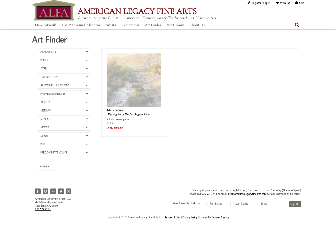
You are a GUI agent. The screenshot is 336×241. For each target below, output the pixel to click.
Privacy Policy (190, 217)
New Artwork (45, 24)
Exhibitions (130, 24)
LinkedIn (53, 191)
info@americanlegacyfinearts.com (247, 193)
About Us (197, 24)
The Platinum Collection (81, 24)
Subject (45, 119)
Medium (45, 110)
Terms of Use (172, 217)
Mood (44, 127)
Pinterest (61, 191)
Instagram (45, 191)
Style (44, 135)
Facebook (38, 191)
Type (43, 68)
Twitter (68, 191)
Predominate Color (54, 152)
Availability (48, 51)
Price (43, 144)
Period (44, 60)
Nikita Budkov (115, 110)
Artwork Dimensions (54, 85)
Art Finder (153, 24)
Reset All (46, 166)
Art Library (175, 24)
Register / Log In (261, 2)
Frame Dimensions (52, 93)
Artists (111, 24)
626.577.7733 (43, 209)
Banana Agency (220, 217)
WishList (285, 2)
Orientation (49, 77)
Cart (301, 2)
